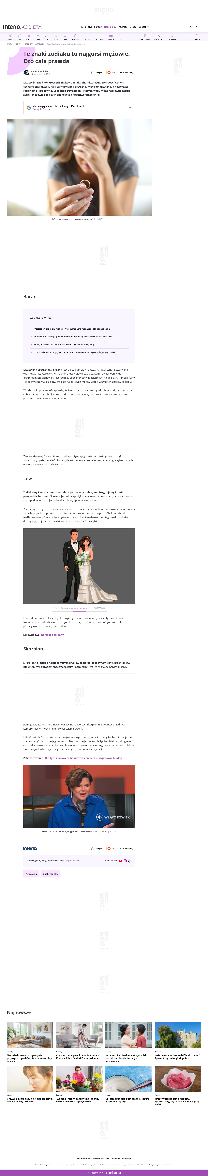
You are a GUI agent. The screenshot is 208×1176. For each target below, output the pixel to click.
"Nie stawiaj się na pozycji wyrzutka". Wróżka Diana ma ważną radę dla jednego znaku (74, 352)
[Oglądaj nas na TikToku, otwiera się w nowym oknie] (129, 861)
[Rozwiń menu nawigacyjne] (203, 26)
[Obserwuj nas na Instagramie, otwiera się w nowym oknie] (125, 861)
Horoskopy (28, 44)
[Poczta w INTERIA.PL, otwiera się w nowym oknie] (197, 26)
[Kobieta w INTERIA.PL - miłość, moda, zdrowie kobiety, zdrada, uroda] (32, 27)
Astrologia (39, 44)
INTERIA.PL (134, 1165)
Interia (9, 44)
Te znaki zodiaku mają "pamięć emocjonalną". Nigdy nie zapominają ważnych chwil (73, 336)
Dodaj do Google (57, 109)
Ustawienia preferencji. (109, 1165)
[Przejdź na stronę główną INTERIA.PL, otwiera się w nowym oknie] (12, 27)
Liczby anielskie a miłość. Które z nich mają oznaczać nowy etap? (64, 344)
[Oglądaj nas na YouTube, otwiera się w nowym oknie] (120, 861)
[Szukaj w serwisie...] (191, 26)
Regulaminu (74, 1165)
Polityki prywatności (91, 1165)
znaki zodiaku (50, 874)
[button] (110, 26)
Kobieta (18, 44)
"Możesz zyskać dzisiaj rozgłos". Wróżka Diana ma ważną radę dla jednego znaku (72, 328)
